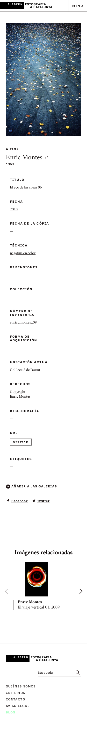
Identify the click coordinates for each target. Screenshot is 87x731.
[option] (43, 587)
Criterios (15, 692)
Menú (77, 5)
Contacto (15, 699)
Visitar (21, 442)
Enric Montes (24, 158)
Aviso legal (17, 705)
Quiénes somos (21, 686)
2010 (14, 209)
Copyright (17, 392)
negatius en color (23, 253)
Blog (10, 712)
